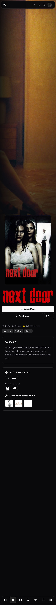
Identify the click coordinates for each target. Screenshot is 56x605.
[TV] (20, 599)
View (11, 378)
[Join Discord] (43, 4)
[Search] (43, 599)
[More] (50, 599)
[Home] (5, 599)
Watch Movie (30, 309)
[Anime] (28, 599)
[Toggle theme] (38, 4)
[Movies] (13, 599)
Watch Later (24, 316)
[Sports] (35, 599)
